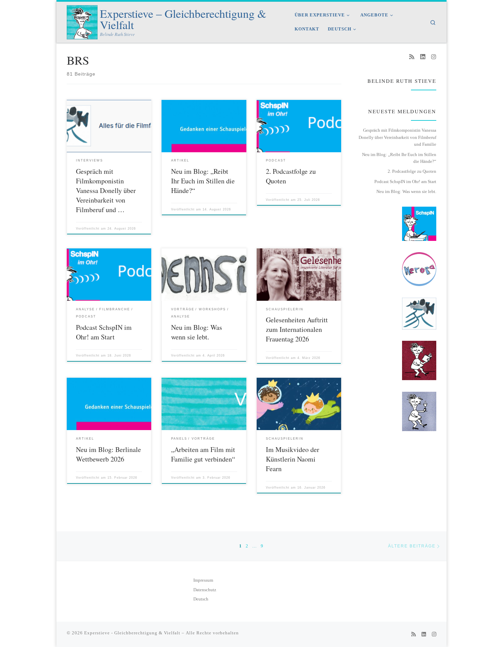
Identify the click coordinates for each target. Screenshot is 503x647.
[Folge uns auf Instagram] (433, 57)
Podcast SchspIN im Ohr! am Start (104, 332)
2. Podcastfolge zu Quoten (412, 171)
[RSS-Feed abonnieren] (411, 57)
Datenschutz (204, 589)
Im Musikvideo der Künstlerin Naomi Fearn (292, 459)
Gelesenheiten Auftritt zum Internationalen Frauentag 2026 (297, 329)
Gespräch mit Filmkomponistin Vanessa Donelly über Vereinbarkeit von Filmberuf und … (106, 190)
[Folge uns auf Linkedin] (422, 57)
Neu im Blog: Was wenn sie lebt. (196, 332)
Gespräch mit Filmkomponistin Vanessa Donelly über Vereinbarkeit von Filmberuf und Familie (397, 137)
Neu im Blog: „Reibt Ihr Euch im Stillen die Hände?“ (203, 181)
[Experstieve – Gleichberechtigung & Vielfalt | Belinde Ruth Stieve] (82, 20)
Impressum (203, 580)
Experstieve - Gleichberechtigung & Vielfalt (132, 632)
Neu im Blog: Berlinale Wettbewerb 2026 (108, 454)
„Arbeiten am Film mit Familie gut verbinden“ (203, 454)
